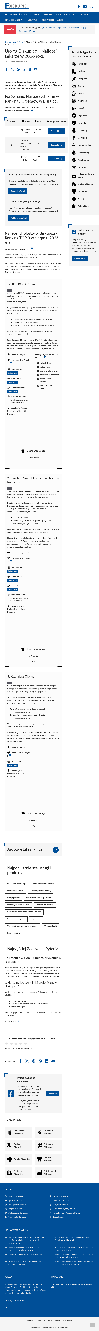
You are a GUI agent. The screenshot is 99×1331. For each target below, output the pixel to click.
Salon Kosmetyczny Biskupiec (65, 1209)
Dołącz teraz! (79, 258)
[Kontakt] (85, 6)
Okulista (82, 93)
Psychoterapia (84, 160)
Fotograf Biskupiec (60, 1205)
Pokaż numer (12, 391)
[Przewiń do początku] (92, 1325)
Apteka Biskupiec (22, 1159)
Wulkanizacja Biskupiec (18, 1213)
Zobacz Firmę (56, 131)
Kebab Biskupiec (59, 1217)
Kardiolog (82, 123)
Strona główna (10, 42)
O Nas (38, 1321)
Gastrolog (82, 138)
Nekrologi (82, 15)
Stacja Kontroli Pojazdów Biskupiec (67, 1213)
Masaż (81, 108)
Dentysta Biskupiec (61, 1196)
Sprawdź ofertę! (18, 191)
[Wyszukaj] (91, 6)
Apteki (81, 199)
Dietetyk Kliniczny (86, 184)
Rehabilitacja (84, 206)
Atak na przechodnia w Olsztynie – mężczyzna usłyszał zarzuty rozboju (73, 1248)
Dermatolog (83, 153)
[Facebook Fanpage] (78, 6)
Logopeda (82, 116)
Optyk (81, 86)
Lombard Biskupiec (16, 1196)
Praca (58, 15)
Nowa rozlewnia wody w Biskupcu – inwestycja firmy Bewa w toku (23, 1248)
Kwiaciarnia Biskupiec (62, 1201)
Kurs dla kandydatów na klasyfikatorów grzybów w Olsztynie (24, 1262)
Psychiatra (83, 64)
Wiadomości (15, 15)
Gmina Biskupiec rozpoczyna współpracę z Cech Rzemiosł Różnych (72, 1238)
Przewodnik (48, 20)
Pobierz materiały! (19, 218)
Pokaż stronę (12, 382)
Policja (27, 15)
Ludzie (60, 20)
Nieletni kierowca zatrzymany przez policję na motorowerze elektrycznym (73, 1255)
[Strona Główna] (6, 14)
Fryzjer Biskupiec (15, 1209)
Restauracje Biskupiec (17, 1217)
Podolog (82, 71)
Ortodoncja (83, 167)
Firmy (36, 15)
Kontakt (30, 1321)
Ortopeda (82, 79)
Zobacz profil (12, 373)
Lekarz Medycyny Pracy (86, 175)
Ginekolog (82, 130)
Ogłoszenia (47, 15)
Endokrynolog (84, 145)
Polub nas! (52, 1094)
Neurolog (82, 101)
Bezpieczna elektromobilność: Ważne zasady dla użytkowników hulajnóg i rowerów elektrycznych (26, 1240)
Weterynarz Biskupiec (17, 1205)
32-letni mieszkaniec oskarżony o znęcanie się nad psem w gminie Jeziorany (73, 1262)
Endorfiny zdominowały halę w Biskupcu (25, 1254)
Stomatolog (83, 191)
